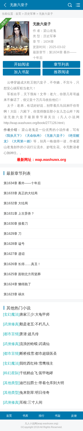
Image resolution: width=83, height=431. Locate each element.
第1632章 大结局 (16, 203)
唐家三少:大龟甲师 (26, 314)
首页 (18, 13)
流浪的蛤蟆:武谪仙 (26, 344)
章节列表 (61, 64)
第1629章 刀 (12, 233)
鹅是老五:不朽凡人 (26, 324)
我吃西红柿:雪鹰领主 (28, 363)
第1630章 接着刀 (16, 223)
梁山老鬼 (49, 30)
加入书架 (21, 72)
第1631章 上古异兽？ (19, 213)
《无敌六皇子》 (54, 135)
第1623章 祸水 (14, 294)
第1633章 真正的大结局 (20, 193)
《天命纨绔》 (33, 135)
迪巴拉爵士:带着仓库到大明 (33, 383)
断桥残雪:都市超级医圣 (30, 353)
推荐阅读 (61, 72)
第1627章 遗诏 (14, 253)
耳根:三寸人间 (22, 402)
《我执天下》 (13, 135)
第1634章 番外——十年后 (22, 183)
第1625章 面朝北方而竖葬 (22, 274)
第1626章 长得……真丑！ (22, 264)
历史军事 (30, 13)
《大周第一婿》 (21, 141)
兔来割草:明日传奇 (26, 393)
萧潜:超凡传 (21, 334)
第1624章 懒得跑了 (17, 284)
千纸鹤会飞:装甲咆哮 (28, 373)
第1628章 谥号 (14, 243)
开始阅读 (21, 64)
